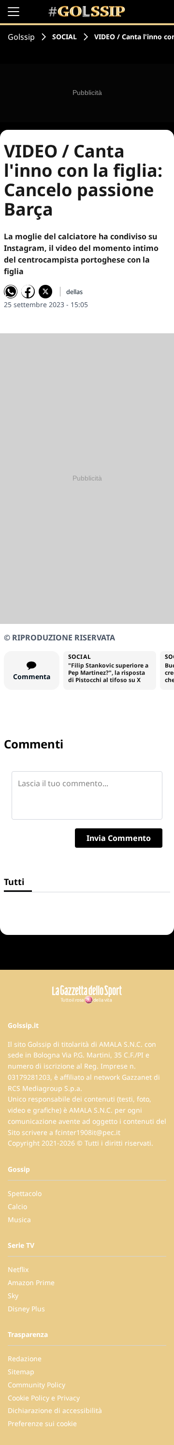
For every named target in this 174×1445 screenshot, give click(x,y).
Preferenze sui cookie (42, 1423)
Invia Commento (119, 838)
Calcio (17, 1206)
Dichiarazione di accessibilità (55, 1410)
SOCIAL (64, 36)
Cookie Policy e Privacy (44, 1397)
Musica (19, 1219)
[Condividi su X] (45, 291)
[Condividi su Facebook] (28, 291)
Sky (13, 1295)
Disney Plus (26, 1308)
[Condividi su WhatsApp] (10, 291)
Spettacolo (25, 1193)
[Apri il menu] (13, 11)
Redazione (25, 1358)
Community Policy (36, 1384)
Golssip (21, 36)
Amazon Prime (31, 1282)
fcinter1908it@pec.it (87, 1132)
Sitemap (21, 1371)
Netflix (18, 1269)
